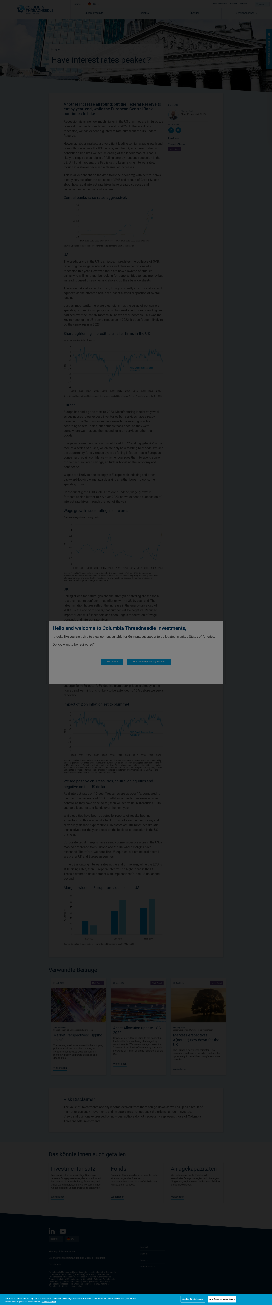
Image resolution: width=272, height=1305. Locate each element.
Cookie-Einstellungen (192, 1299)
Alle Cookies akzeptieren (222, 1299)
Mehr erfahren (49, 1301)
